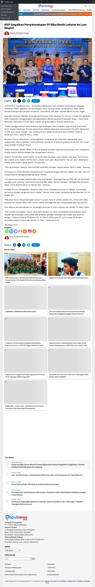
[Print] (25, 231)
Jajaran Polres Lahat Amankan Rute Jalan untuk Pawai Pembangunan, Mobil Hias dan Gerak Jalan (68, 344)
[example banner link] (16, 520)
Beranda (26, 10)
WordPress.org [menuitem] (6, 6)
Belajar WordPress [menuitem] (7, 12)
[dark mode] (85, 6)
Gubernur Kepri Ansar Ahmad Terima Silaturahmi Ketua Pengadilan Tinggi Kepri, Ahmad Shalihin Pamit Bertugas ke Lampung (47, 466)
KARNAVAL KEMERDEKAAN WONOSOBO (20, 311)
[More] (34, 231)
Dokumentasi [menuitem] (6, 9)
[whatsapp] (28, 101)
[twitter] (19, 101)
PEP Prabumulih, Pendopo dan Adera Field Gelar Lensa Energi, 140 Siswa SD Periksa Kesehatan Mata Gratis (25, 280)
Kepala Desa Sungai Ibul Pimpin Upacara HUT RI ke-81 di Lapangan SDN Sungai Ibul (25, 376)
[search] (89, 6)
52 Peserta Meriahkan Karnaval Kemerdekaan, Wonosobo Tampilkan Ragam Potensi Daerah (67, 313)
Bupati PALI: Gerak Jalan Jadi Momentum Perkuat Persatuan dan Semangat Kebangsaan (24, 407)
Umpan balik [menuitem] (5, 18)
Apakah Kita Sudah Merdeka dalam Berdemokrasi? (68, 278)
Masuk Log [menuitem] (9, 2)
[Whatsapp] (7, 231)
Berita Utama (15, 20)
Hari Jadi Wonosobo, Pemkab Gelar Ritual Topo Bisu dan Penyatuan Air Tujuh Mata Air (47, 475)
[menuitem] (2, 2)
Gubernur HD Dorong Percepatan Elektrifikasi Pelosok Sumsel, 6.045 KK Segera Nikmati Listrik (24, 344)
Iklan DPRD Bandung (76, 10)
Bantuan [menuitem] (4, 15)
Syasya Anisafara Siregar (19, 33)
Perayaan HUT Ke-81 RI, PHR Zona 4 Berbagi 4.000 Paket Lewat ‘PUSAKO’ (68, 376)
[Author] (6, 33)
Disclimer (45, 10)
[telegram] (24, 101)
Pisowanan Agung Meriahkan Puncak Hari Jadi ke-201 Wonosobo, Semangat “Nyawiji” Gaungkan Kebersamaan (47, 503)
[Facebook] (11, 231)
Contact (36, 10)
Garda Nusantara (58, 10)
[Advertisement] (47, 430)
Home (6, 20)
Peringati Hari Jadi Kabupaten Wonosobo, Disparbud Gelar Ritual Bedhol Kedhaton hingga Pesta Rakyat (48, 493)
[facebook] (14, 101)
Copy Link (35, 100)
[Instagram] (30, 231)
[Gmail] (20, 231)
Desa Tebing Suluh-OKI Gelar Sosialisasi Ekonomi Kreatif (35, 484)
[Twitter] (16, 231)
